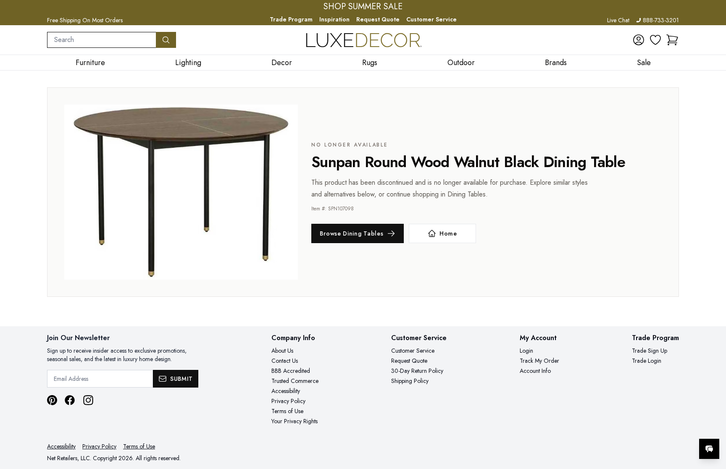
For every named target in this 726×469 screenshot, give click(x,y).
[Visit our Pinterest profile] (52, 400)
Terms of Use (287, 411)
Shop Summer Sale (363, 7)
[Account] (638, 40)
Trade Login (646, 360)
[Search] (166, 40)
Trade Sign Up (649, 350)
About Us (282, 350)
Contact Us (284, 360)
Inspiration (334, 19)
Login (526, 350)
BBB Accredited (290, 371)
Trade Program (291, 19)
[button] (672, 40)
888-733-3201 (661, 20)
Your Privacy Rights (294, 421)
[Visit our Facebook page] (70, 400)
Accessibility (285, 391)
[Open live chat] (709, 449)
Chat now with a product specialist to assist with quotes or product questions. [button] (650, 426)
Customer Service (431, 19)
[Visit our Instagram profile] (88, 400)
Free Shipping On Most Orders (85, 20)
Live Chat (618, 20)
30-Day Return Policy (417, 371)
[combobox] (101, 39)
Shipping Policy (410, 381)
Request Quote (378, 19)
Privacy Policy (288, 401)
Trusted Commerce (294, 381)
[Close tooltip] (712, 423)
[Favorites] (655, 40)
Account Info (535, 371)
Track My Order (539, 360)
